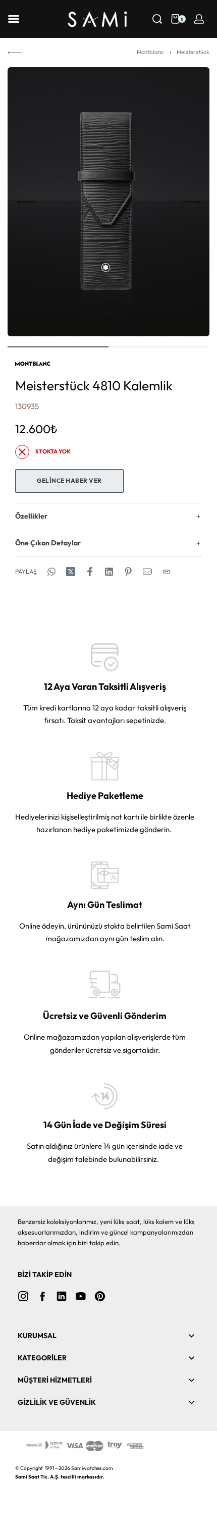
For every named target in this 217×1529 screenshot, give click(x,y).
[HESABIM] (199, 19)
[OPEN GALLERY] (108, 201)
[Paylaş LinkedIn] (109, 571)
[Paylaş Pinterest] (128, 571)
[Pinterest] (99, 1296)
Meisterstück (193, 52)
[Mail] (147, 571)
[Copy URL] (166, 571)
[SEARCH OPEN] (157, 19)
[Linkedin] (61, 1296)
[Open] (14, 19)
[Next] (190, 202)
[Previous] (26, 202)
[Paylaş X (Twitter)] (70, 571)
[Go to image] (58, 346)
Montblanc (150, 52)
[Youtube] (80, 1296)
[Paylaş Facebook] (89, 571)
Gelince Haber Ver (69, 480)
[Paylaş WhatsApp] (51, 571)
